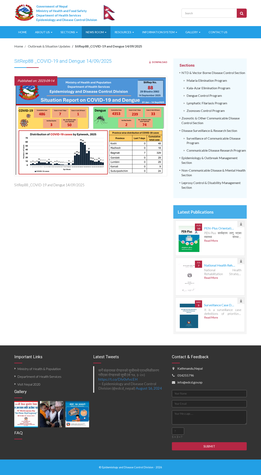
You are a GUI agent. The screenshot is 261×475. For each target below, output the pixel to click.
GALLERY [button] (191, 32)
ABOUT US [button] (42, 32)
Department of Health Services (39, 376)
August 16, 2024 (149, 388)
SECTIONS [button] (68, 32)
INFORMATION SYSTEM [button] (158, 32)
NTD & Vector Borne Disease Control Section (213, 73)
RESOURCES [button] (123, 32)
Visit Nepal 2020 (28, 384)
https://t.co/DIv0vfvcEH (118, 379)
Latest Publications (195, 211)
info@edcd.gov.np (189, 382)
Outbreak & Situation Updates (48, 46)
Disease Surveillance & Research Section (209, 130)
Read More (211, 240)
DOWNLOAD (159, 62)
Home (18, 46)
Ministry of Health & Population (39, 369)
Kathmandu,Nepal (190, 368)
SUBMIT (209, 446)
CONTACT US (218, 32)
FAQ (18, 432)
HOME (22, 32)
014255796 (185, 375)
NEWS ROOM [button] (95, 32)
